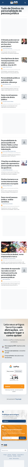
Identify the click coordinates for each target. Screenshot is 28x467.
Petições (14, 454)
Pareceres (9, 455)
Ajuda (10, 458)
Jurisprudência (20, 454)
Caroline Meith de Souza (7, 169)
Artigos (5, 454)
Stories (19, 455)
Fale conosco (16, 458)
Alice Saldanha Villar (7, 84)
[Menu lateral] (3, 2)
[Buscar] (25, 450)
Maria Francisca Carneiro (8, 203)
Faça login (18, 399)
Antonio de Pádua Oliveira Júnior (9, 151)
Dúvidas (15, 455)
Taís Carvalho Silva (6, 279)
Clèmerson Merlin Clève (7, 185)
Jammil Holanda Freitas (7, 48)
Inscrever (22, 438)
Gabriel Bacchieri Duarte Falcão (9, 258)
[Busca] (25, 2)
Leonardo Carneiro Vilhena (8, 101)
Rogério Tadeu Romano (7, 67)
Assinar (7, 386)
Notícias (9, 454)
